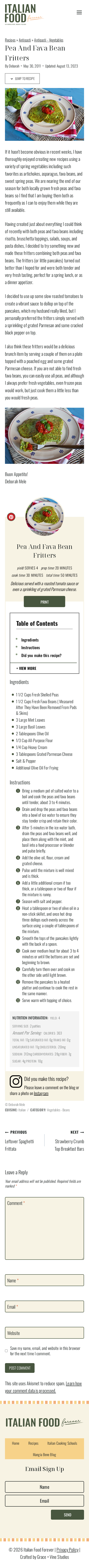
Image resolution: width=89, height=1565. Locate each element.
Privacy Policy (67, 1549)
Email (12, 1307)
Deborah (14, 66)
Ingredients (30, 640)
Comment (16, 1203)
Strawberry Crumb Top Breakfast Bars (69, 1140)
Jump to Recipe (24, 78)
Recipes (10, 40)
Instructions (30, 647)
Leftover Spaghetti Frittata (19, 1140)
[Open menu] (79, 12)
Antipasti (25, 40)
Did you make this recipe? (41, 655)
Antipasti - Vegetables (48, 40)
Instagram (41, 1093)
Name (13, 1280)
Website (13, 1333)
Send (67, 1514)
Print (45, 602)
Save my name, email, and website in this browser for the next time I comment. (45, 1351)
